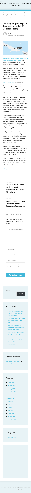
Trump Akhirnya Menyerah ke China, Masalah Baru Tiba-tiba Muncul (16, 335)
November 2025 (12, 395)
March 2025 (11, 413)
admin (10, 33)
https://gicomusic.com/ (9, 169)
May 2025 (10, 407)
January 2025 (11, 417)
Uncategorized (19, 12)
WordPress (7, 489)
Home (11, 12)
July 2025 (10, 401)
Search (8, 290)
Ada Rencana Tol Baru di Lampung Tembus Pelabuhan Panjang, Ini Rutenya (16, 327)
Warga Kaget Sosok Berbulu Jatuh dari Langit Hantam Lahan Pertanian (15, 313)
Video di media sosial (9, 83)
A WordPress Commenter (13, 361)
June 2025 (10, 404)
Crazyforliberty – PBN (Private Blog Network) (15, 4)
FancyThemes (22, 489)
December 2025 (12, 392)
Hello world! (9, 364)
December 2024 (12, 420)
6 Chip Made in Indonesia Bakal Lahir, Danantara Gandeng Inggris (16, 320)
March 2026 (11, 382)
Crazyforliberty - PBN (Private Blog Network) (12, 487)
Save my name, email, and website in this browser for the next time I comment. (15, 267)
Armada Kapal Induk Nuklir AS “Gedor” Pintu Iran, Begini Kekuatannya (16, 342)
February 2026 (11, 386)
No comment (20, 35)
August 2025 (11, 398)
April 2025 (10, 410)
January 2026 (11, 389)
